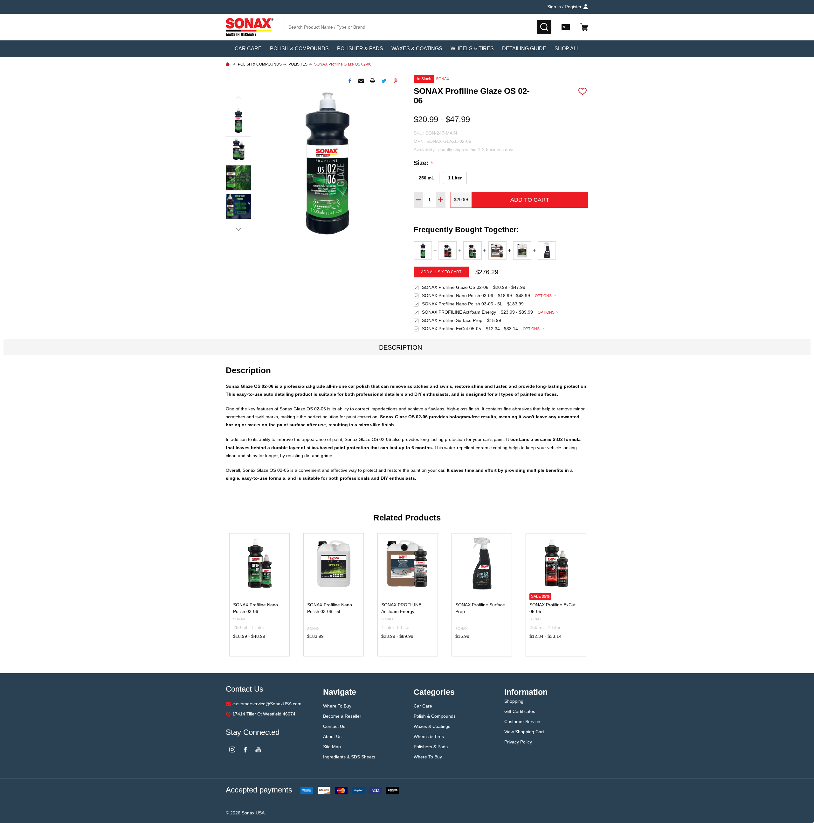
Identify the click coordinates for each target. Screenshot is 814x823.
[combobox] (410, 27)
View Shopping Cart (524, 731)
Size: (423, 163)
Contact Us (334, 726)
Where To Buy (337, 705)
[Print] (372, 81)
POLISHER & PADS (360, 48)
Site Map (332, 746)
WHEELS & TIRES (472, 48)
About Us (333, 736)
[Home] (228, 64)
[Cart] (584, 27)
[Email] (361, 81)
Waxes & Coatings (433, 726)
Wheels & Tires (429, 736)
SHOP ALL (567, 48)
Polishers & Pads (431, 746)
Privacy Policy (518, 741)
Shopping (513, 701)
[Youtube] (258, 749)
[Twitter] (384, 81)
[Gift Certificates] (566, 27)
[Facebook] (350, 81)
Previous (238, 99)
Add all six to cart (441, 272)
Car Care (423, 705)
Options (544, 296)
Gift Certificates (519, 711)
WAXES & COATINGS (416, 48)
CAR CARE (248, 48)
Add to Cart (529, 200)
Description (400, 347)
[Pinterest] (395, 81)
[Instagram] (232, 749)
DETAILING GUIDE (524, 48)
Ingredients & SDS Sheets (349, 756)
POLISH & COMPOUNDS (299, 48)
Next (238, 228)
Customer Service (522, 721)
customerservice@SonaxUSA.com (266, 703)
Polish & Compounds (435, 716)
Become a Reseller (342, 716)
